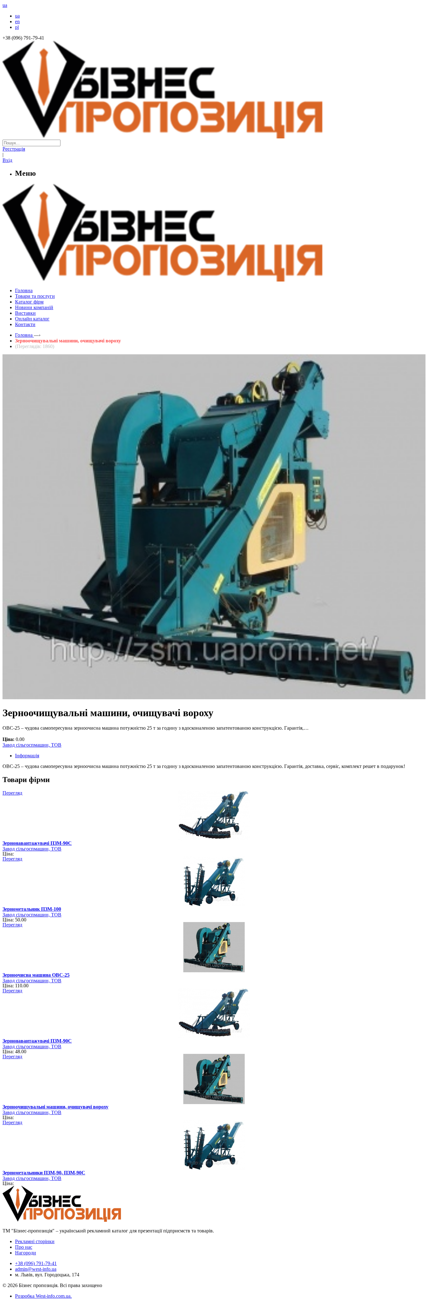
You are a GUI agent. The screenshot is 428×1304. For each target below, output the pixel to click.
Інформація (27, 755)
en (17, 21)
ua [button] (5, 5)
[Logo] (81, 1220)
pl (17, 27)
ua (17, 16)
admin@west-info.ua (35, 1269)
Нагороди (25, 1252)
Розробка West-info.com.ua (42, 1296)
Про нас (23, 1247)
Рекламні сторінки (35, 1241)
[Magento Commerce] (214, 279)
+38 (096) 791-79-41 (36, 1263)
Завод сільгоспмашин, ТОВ (32, 745)
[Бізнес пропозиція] (214, 136)
